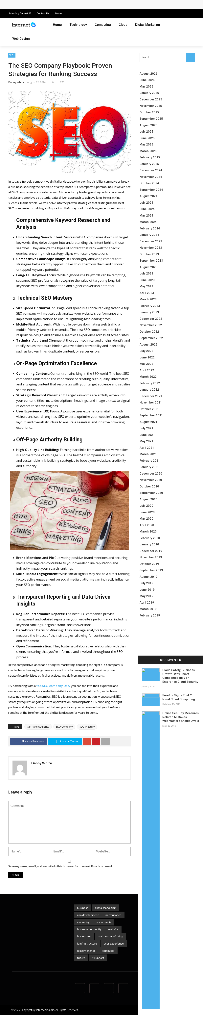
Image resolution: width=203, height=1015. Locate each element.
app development (88, 915)
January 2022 (149, 389)
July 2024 (146, 202)
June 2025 (147, 138)
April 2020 (147, 525)
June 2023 (147, 280)
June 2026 (147, 80)
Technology (78, 25)
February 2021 (150, 460)
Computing (103, 25)
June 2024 (147, 209)
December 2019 (151, 551)
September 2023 (151, 260)
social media (103, 922)
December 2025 (151, 99)
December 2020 (151, 473)
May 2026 (146, 86)
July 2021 (146, 428)
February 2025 (150, 157)
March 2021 (148, 454)
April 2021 (147, 448)
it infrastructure (87, 943)
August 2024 (148, 196)
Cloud (123, 25)
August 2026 (148, 73)
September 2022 (151, 338)
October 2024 (149, 183)
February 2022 (150, 383)
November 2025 (151, 106)
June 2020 (147, 512)
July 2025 (146, 131)
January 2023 (149, 312)
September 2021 (151, 415)
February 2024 (150, 228)
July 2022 (146, 351)
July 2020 (146, 506)
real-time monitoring (110, 936)
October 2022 (149, 331)
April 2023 (147, 293)
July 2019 (146, 583)
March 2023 (148, 299)
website (113, 929)
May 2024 (146, 215)
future (81, 957)
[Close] (142, 660)
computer (108, 950)
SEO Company (64, 726)
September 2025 (151, 118)
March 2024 (148, 222)
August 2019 (148, 577)
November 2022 (151, 325)
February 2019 (150, 615)
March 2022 (148, 376)
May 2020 (146, 518)
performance (113, 915)
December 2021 (151, 396)
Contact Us (43, 13)
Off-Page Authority (38, 726)
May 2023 (146, 286)
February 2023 (150, 306)
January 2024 (149, 235)
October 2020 (149, 486)
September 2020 (151, 493)
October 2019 (149, 564)
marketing (83, 922)
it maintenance (86, 950)
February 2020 (150, 538)
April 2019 (147, 602)
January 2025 (149, 164)
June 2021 (147, 435)
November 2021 (151, 402)
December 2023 (151, 241)
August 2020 (148, 499)
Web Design (21, 38)
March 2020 (148, 531)
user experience (114, 943)
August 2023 (148, 267)
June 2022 (147, 357)
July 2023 (146, 273)
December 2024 (151, 170)
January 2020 (149, 544)
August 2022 (148, 344)
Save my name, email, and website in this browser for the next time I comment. (60, 866)
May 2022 (146, 364)
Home (58, 13)
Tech (11, 55)
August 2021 (148, 422)
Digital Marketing (147, 25)
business (82, 907)
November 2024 (151, 177)
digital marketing (105, 907)
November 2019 (151, 557)
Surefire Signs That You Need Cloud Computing (178, 697)
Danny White (16, 82)
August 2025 (148, 125)
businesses (84, 936)
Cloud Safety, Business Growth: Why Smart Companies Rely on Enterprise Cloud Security (73, 4)
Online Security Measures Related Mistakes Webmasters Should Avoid (180, 717)
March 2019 (148, 609)
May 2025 (146, 144)
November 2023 (151, 247)
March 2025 (148, 151)
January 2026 (149, 93)
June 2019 (147, 589)
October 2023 (149, 254)
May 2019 (146, 596)
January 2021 (149, 467)
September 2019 (151, 570)
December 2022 (151, 319)
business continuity (89, 929)
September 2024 (151, 190)
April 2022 (147, 370)
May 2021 (146, 441)
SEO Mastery (87, 726)
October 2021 (149, 409)
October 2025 (149, 112)
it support (98, 957)
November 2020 (151, 480)
